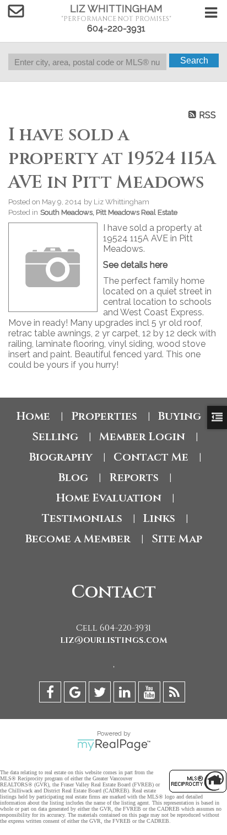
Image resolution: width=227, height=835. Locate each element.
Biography (61, 457)
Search (194, 60)
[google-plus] (76, 694)
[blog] (175, 694)
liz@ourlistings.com (113, 640)
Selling (55, 436)
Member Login (142, 436)
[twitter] (101, 694)
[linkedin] (126, 694)
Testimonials (82, 518)
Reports (134, 477)
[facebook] (51, 694)
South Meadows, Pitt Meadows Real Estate (108, 212)
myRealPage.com (114, 745)
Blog (73, 477)
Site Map (177, 538)
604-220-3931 (116, 28)
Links (159, 518)
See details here (135, 265)
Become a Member (78, 538)
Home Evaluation (108, 497)
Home (33, 416)
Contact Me (151, 457)
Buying (179, 416)
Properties (104, 416)
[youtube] (150, 694)
